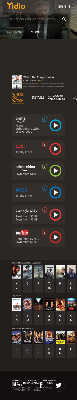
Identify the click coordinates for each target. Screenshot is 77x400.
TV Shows (15, 32)
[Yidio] (16, 6)
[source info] (43, 119)
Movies (37, 32)
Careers (17, 385)
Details (38, 97)
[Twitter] (58, 385)
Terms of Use (22, 390)
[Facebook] (41, 385)
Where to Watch (18, 97)
